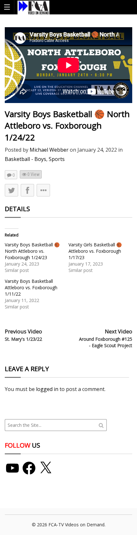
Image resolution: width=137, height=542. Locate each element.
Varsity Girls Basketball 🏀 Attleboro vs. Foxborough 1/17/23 (95, 251)
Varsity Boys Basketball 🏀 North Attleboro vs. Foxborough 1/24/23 (32, 251)
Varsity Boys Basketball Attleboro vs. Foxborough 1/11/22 (31, 287)
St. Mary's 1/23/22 (23, 339)
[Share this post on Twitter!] (11, 190)
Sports (57, 159)
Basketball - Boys (25, 159)
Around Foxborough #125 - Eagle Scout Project (105, 342)
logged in (47, 389)
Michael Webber (49, 149)
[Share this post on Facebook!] (27, 190)
